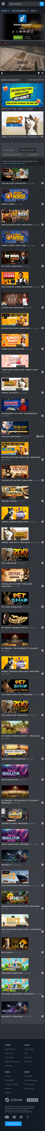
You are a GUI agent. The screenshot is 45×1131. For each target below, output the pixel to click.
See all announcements (36, 80)
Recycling (28, 1062)
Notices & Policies (11, 1084)
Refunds (8, 1093)
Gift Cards (8, 1066)
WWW (21, 28)
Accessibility (9, 1080)
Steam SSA (9, 1053)
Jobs (26, 1053)
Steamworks (9, 1057)
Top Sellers (8, 150)
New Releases (27, 150)
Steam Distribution (12, 1062)
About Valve (29, 1049)
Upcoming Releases (12, 155)
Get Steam (28, 1076)
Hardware (28, 1057)
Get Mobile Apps (13, 1124)
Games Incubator (23, 24)
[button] (5, 11)
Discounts (33, 155)
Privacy (7, 1076)
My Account (29, 1088)
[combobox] (24, 4)
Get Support (29, 1084)
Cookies (8, 1088)
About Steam (10, 1049)
